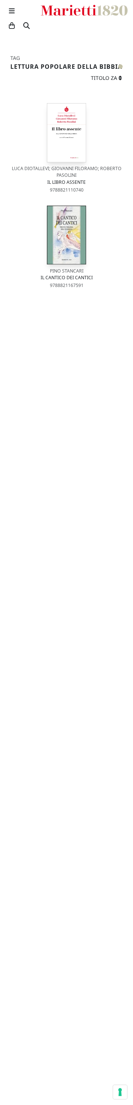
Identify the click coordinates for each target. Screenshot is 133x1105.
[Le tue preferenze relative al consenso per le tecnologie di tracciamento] (120, 1092)
